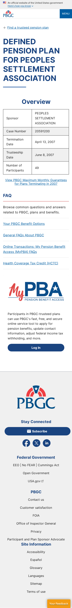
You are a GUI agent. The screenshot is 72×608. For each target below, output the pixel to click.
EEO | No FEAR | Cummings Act (36, 465)
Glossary (36, 568)
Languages (36, 576)
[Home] (31, 13)
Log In (36, 348)
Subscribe (39, 431)
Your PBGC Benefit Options (24, 224)
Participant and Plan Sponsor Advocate (36, 539)
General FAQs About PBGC (23, 235)
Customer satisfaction (36, 507)
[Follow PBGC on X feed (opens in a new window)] (36, 446)
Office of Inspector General (36, 523)
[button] (58, 603)
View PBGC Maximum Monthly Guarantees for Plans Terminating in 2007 (36, 181)
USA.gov (34, 481)
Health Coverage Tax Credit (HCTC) (30, 263)
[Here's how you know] (36, 4)
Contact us (36, 499)
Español (36, 560)
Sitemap (36, 583)
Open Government (36, 473)
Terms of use (36, 591)
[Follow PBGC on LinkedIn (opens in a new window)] (46, 446)
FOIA (36, 515)
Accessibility (36, 552)
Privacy (36, 531)
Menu (66, 13)
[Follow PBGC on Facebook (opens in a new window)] (26, 446)
